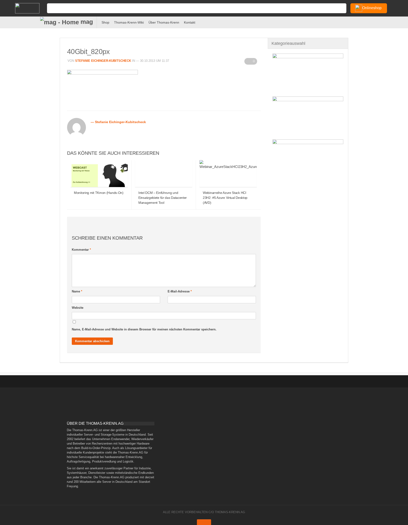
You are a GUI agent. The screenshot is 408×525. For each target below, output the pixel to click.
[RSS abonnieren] (381, 21)
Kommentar (81, 249)
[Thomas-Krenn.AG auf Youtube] (373, 21)
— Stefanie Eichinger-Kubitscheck (118, 122)
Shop (105, 22)
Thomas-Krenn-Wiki (129, 22)
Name (77, 291)
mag (86, 21)
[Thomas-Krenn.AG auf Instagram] (397, 21)
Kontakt (189, 22)
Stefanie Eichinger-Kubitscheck (103, 60)
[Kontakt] (358, 21)
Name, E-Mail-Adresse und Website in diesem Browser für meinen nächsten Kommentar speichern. (144, 329)
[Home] (29, 8)
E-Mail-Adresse (180, 291)
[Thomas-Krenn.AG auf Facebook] (365, 21)
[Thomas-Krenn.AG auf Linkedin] (389, 21)
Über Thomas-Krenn (164, 22)
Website (77, 307)
